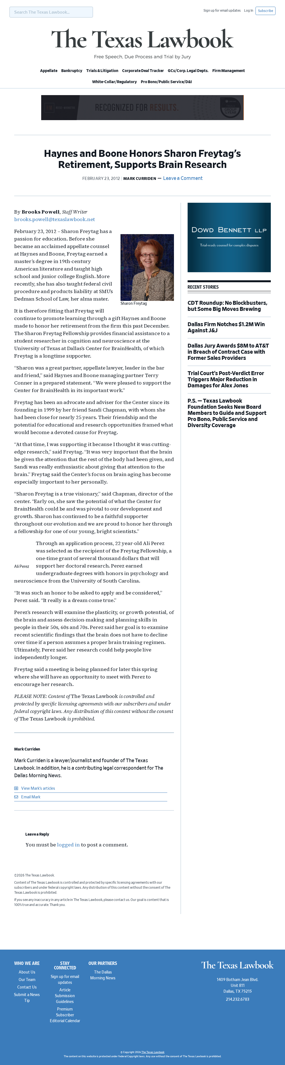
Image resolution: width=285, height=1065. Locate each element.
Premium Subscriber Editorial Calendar (65, 1015)
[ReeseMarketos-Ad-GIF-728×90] (142, 119)
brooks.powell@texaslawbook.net (54, 219)
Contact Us (27, 987)
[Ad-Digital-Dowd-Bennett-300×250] (229, 271)
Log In (248, 10)
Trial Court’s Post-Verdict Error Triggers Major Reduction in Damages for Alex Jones (226, 379)
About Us (27, 972)
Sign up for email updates (222, 10)
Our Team (27, 980)
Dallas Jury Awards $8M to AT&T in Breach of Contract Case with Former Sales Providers (228, 352)
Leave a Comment (183, 178)
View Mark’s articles (37, 789)
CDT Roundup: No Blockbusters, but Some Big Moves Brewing (227, 306)
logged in (68, 844)
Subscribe (265, 11)
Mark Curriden (27, 749)
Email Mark (30, 797)
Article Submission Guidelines (65, 996)
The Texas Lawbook (142, 44)
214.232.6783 (237, 1000)
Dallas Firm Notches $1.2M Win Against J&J (226, 327)
